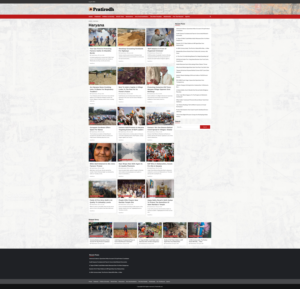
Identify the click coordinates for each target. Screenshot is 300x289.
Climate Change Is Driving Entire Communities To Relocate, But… (192, 86)
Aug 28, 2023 (159, 53)
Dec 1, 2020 (101, 168)
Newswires (129, 16)
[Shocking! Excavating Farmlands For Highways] (131, 37)
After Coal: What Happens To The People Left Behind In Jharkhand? (191, 96)
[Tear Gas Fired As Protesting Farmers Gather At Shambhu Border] (102, 37)
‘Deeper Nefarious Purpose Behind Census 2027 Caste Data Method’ (192, 71)
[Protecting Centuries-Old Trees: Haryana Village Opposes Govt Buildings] (160, 76)
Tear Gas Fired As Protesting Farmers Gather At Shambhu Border (100, 51)
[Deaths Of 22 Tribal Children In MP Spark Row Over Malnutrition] (175, 230)
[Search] (210, 16)
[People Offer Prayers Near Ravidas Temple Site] (131, 188)
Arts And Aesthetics (141, 16)
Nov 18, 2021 (101, 131)
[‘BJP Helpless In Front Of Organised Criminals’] (160, 37)
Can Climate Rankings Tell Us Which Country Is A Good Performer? (191, 105)
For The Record (178, 16)
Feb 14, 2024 (101, 55)
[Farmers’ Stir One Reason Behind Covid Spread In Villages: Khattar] (160, 116)
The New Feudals (156, 16)
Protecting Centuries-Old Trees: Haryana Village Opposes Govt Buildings (159, 89)
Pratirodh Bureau (94, 55)
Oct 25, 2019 (159, 168)
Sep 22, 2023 (130, 53)
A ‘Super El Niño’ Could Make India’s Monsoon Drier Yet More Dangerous (192, 39)
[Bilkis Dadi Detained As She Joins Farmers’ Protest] (102, 152)
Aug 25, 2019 (159, 206)
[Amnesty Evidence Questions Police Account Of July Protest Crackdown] (100, 230)
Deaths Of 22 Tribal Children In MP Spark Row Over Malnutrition (190, 44)
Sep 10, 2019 (130, 204)
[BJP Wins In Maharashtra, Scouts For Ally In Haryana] (160, 152)
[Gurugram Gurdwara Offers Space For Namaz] (102, 116)
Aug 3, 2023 (101, 93)
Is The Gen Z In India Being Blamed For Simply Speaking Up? (192, 56)
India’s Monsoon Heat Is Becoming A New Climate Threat (191, 64)
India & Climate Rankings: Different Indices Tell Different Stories (192, 76)
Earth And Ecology (123, 159)
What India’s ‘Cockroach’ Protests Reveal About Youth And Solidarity (192, 100)
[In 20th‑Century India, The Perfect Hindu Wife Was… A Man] (199, 230)
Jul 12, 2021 (130, 131)
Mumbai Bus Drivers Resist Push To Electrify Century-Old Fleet (192, 52)
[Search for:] (188, 127)
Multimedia (167, 16)
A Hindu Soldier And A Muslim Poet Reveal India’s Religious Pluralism (192, 91)
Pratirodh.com (159, 286)
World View (120, 16)
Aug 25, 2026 (176, 243)
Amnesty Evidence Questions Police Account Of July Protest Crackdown (193, 29)
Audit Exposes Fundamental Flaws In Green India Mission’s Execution (192, 34)
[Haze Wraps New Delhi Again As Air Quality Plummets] (131, 152)
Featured (97, 16)
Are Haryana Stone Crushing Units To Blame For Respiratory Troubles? (101, 89)
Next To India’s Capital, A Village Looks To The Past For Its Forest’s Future (131, 89)
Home (91, 16)
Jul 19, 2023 (130, 93)
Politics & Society (108, 16)
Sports (187, 16)
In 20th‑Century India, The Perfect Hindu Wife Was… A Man (192, 48)
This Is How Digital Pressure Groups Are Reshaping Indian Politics (192, 115)
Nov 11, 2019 (130, 168)
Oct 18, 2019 (101, 204)
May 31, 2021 (159, 131)
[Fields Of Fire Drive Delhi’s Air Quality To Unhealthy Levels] (102, 188)
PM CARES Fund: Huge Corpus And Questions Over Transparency (190, 81)
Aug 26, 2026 (101, 243)
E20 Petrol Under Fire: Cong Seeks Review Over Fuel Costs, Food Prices (192, 60)
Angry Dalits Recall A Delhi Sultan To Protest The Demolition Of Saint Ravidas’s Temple (160, 202)
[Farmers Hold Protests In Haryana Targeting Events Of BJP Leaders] (131, 116)
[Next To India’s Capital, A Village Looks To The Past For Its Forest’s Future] (131, 76)
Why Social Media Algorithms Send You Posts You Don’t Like (192, 67)
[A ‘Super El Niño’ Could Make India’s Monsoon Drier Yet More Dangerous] (150, 230)
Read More (92, 63)
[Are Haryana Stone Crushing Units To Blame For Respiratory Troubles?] (102, 76)
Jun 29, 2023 (159, 93)
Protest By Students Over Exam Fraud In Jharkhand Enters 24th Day (192, 110)
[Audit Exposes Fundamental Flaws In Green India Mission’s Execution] (125, 230)
